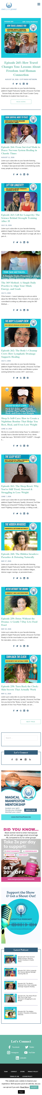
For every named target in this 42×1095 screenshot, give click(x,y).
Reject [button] (21, 1092)
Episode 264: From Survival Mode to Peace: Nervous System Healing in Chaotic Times (20, 150)
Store (22, 1071)
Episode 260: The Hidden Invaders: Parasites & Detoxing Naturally (20, 555)
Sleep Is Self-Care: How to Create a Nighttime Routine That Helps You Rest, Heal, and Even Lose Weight (20, 421)
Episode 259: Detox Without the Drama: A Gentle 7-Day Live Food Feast (19, 622)
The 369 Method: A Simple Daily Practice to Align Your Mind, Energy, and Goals (18, 286)
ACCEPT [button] (34, 1087)
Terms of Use (14, 1076)
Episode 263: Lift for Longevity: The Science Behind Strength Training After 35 (20, 218)
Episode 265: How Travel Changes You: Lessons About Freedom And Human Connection (21, 68)
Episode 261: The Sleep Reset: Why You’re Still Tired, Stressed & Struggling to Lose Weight (20, 489)
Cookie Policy (27, 1076)
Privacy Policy (33, 1071)
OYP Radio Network (28, 79)
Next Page (30, 722)
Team (6, 1071)
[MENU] (37, 4)
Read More (21, 102)
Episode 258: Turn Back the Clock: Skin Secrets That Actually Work (19, 687)
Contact (14, 1071)
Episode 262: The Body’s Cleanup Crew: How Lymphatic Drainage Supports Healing (19, 354)
